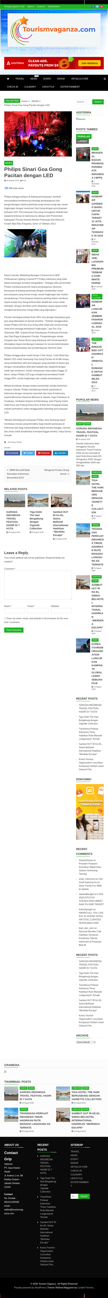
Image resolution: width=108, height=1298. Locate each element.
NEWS (34, 77)
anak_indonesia (87, 879)
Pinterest (45, 453)
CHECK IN (97, 472)
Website (55, 606)
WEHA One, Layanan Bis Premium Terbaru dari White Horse (98, 269)
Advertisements (54, 7)
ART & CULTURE (97, 296)
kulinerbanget (86, 909)
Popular (84, 136)
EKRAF (61, 79)
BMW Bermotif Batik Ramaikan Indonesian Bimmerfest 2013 (18, 474)
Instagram (101, 6)
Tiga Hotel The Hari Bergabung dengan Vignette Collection (88, 720)
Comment (9, 569)
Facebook (93, 6)
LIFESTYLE (48, 87)
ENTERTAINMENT (70, 87)
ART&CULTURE (79, 79)
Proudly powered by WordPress (30, 1287)
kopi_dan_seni (86, 928)
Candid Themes (85, 1287)
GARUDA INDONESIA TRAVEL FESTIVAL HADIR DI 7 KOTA (89, 432)
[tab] (84, 136)
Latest (82, 141)
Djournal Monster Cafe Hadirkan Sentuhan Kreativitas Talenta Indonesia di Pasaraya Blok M (90, 938)
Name (8, 606)
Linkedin (61, 453)
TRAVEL (19, 79)
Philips (19, 442)
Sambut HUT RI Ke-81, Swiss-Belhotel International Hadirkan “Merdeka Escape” (98, 606)
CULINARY (30, 87)
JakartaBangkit (86, 894)
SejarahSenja (86, 860)
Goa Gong (12, 442)
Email (31, 606)
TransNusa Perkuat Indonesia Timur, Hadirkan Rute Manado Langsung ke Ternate (98, 547)
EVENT (47, 79)
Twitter (97, 6)
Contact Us (41, 7)
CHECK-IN (12, 87)
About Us (30, 7)
